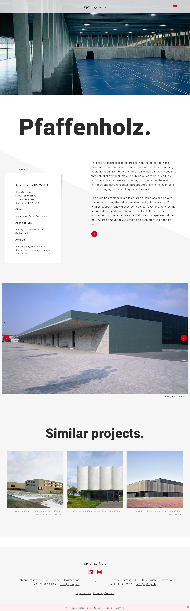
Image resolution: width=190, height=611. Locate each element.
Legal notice (83, 593)
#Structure (29, 511)
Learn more (121, 608)
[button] (6, 340)
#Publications (42, 514)
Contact (109, 593)
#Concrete (48, 511)
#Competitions (56, 514)
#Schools (58, 511)
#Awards (19, 511)
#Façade (39, 511)
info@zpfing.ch (69, 584)
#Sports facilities (105, 511)
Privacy (98, 593)
